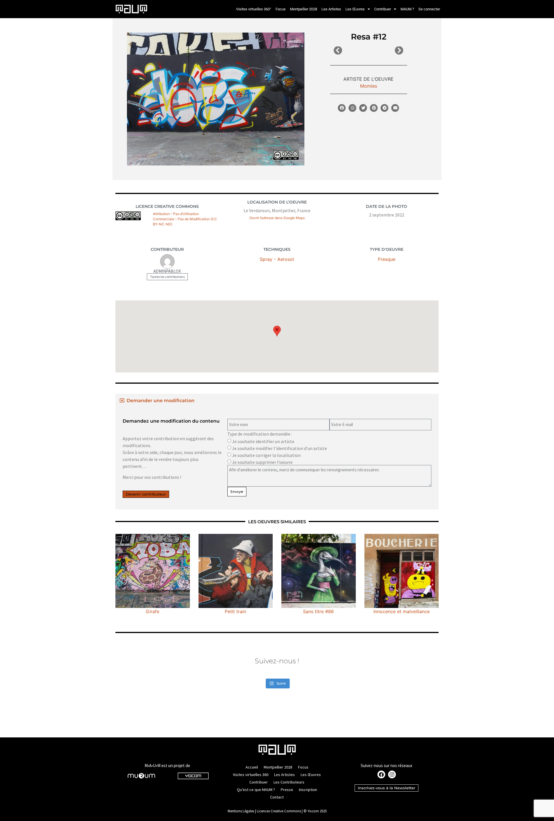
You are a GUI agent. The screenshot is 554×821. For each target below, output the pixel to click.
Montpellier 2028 (303, 9)
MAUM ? (407, 9)
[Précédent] (351, 50)
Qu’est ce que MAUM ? (256, 789)
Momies (368, 86)
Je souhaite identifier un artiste (263, 441)
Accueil (252, 767)
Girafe (152, 611)
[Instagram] (392, 774)
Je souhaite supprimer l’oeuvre (262, 462)
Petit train (235, 611)
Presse (287, 789)
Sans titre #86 (318, 611)
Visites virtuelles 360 (250, 774)
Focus (281, 9)
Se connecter (429, 9)
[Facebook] (381, 774)
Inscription (308, 789)
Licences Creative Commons (279, 811)
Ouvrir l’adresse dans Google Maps (277, 218)
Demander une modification (160, 400)
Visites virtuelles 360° (253, 9)
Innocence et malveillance (401, 611)
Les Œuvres (355, 9)
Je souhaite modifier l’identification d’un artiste (279, 448)
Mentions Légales (241, 811)
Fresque (386, 259)
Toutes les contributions (167, 276)
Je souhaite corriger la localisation (266, 455)
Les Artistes (331, 9)
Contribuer (382, 9)
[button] (342, 108)
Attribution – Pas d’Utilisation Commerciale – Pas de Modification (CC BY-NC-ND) (185, 219)
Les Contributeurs (289, 782)
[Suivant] (385, 50)
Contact (277, 797)
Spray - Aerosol (277, 259)
